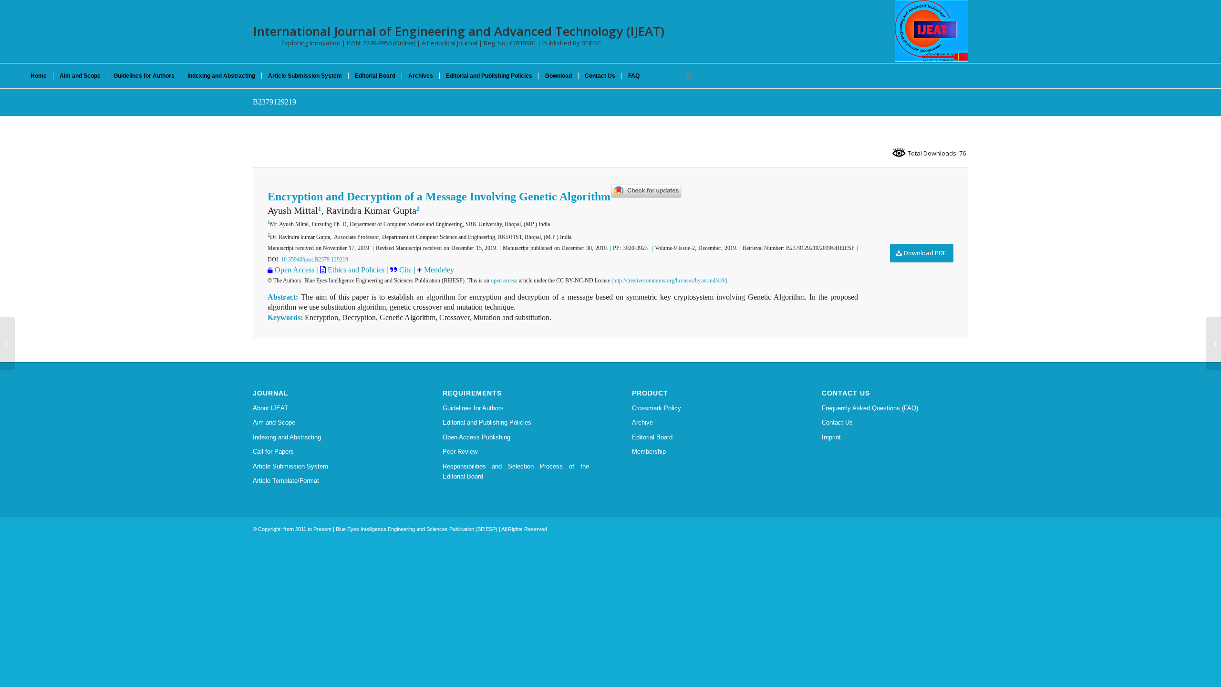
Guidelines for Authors (473, 408)
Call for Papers (273, 451)
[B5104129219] (7, 343)
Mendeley (439, 270)
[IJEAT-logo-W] (931, 31)
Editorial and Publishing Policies (487, 422)
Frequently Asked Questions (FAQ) (870, 408)
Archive (642, 422)
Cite (406, 270)
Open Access (294, 270)
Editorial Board (652, 437)
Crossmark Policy (656, 408)
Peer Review (460, 451)
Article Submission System (290, 466)
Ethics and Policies (355, 270)
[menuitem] (38, 76)
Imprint (831, 437)
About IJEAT (270, 408)
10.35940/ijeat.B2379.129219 (314, 259)
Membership (649, 451)
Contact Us (837, 422)
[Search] (686, 76)
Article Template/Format (286, 480)
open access (504, 280)
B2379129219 (274, 102)
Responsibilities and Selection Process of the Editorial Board (516, 471)
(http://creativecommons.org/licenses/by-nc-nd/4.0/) (669, 280)
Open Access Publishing (476, 437)
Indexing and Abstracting (287, 437)
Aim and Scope (274, 422)
